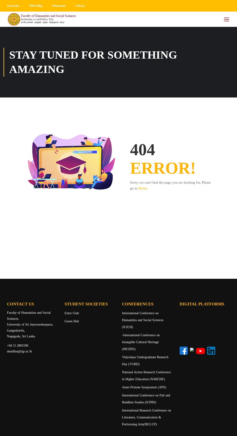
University (13, 5)
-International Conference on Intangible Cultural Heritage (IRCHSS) (141, 342)
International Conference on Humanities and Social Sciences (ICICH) (142, 320)
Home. (143, 188)
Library (80, 5)
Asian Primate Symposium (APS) (144, 387)
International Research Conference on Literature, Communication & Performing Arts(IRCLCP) (146, 417)
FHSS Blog (35, 5)
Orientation (59, 5)
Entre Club (72, 313)
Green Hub (72, 321)
